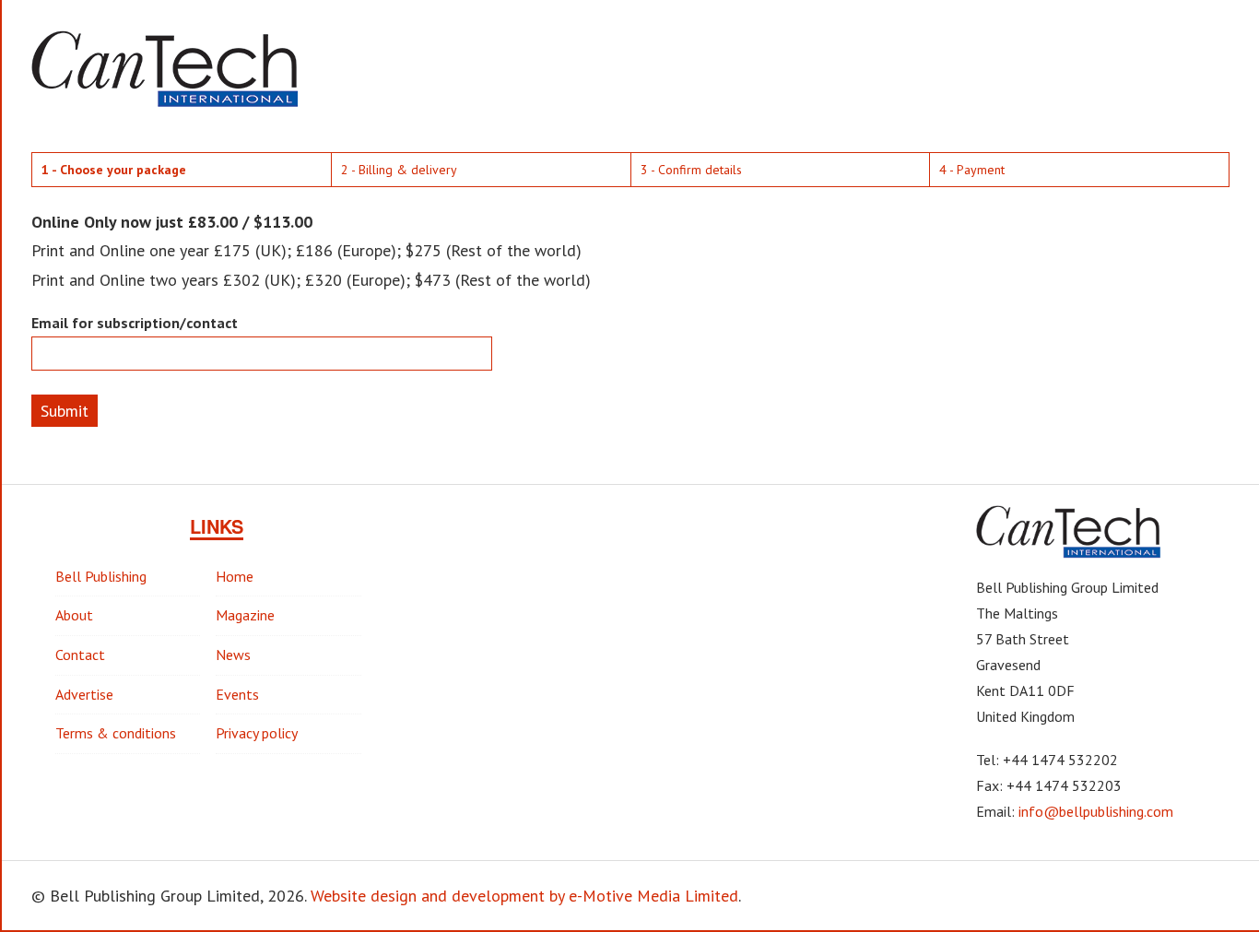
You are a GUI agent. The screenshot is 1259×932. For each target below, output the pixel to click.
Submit (64, 410)
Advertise (84, 694)
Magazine (245, 615)
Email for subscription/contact (134, 323)
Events (237, 694)
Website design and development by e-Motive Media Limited (524, 895)
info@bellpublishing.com (1095, 811)
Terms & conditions (115, 733)
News (233, 654)
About (74, 615)
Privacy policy (257, 733)
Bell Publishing (101, 576)
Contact (80, 654)
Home (234, 576)
